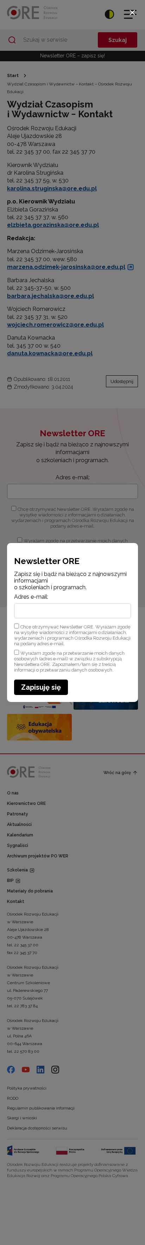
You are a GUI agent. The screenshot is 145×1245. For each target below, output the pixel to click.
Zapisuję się (41, 687)
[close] (132, 12)
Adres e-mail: (31, 597)
